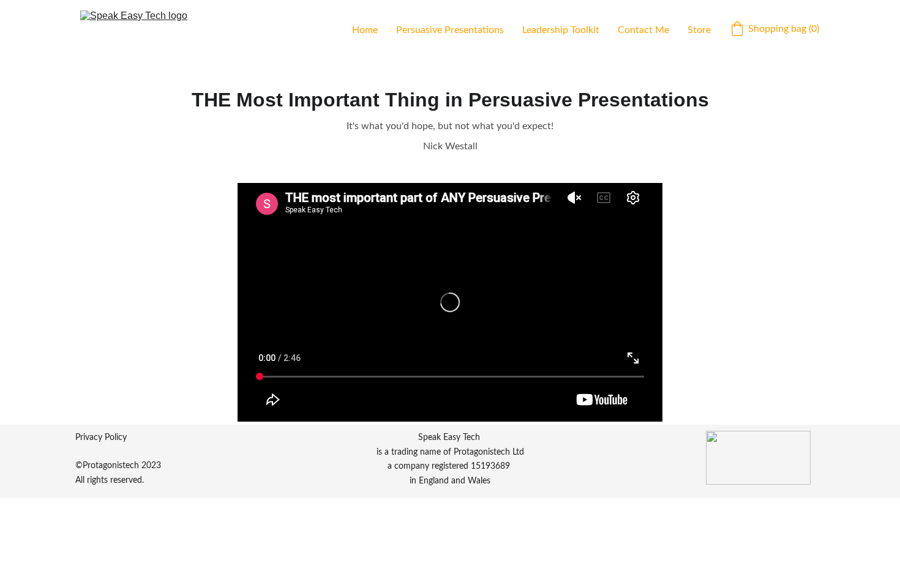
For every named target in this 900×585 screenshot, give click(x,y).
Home (365, 30)
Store (699, 30)
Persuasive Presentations (450, 30)
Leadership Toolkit (560, 30)
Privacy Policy (101, 437)
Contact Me (643, 30)
